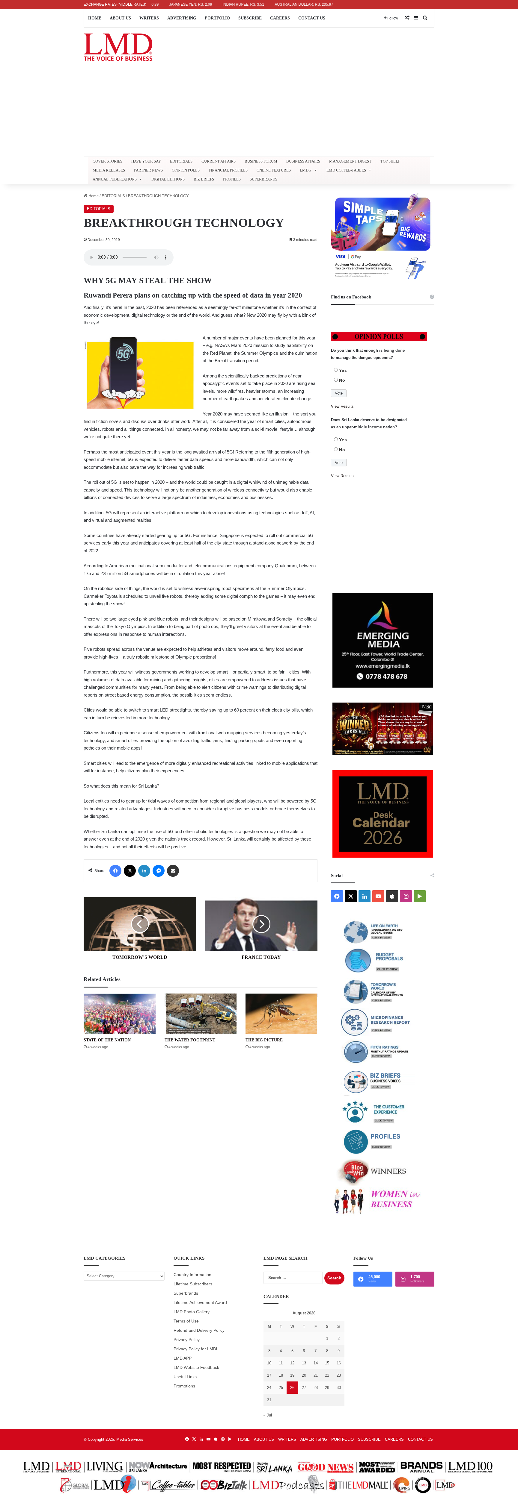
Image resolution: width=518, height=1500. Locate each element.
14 (316, 1363)
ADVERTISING (181, 18)
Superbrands (186, 1293)
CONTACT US (311, 18)
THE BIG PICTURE (264, 1040)
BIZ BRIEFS (204, 179)
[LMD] (118, 47)
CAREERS (280, 18)
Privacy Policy (187, 1339)
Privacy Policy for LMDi (195, 1349)
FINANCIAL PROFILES (228, 170)
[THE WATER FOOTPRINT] (201, 1014)
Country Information (192, 1275)
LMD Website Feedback (196, 1367)
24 (269, 1387)
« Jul (267, 1415)
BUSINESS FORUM (261, 161)
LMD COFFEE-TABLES (346, 170)
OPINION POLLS (186, 170)
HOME (94, 18)
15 (327, 1363)
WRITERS (149, 18)
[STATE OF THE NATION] (120, 1014)
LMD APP (183, 1358)
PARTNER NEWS (148, 170)
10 (269, 1363)
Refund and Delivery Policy (199, 1330)
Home (93, 196)
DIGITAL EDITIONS (168, 179)
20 (304, 1375)
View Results (342, 406)
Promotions (184, 1386)
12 (292, 1363)
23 (339, 1375)
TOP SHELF (390, 161)
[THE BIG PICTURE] (281, 1014)
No (342, 380)
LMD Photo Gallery (192, 1312)
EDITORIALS (181, 161)
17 (269, 1375)
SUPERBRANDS (263, 179)
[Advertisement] (259, 112)
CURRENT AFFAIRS (218, 161)
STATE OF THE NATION (107, 1040)
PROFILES (232, 179)
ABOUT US (120, 18)
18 (281, 1375)
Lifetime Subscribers (193, 1284)
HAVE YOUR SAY (146, 161)
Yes (343, 370)
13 (304, 1363)
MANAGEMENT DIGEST (350, 161)
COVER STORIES (107, 161)
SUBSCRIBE (250, 18)
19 (292, 1375)
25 (281, 1387)
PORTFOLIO (217, 18)
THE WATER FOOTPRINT (190, 1040)
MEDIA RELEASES (109, 170)
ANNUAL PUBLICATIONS (115, 179)
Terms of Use (186, 1321)
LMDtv (306, 170)
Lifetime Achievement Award (200, 1302)
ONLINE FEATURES (274, 170)
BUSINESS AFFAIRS (303, 161)
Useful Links (185, 1377)
